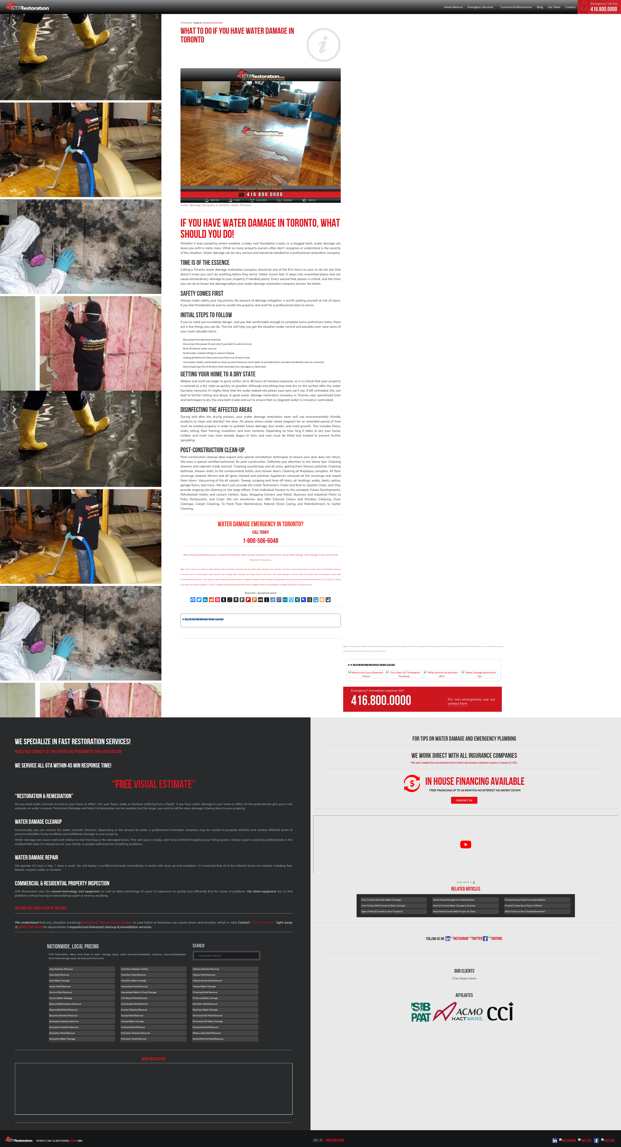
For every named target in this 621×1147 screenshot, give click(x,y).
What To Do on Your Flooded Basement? (525, 911)
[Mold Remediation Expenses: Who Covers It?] (260, 624)
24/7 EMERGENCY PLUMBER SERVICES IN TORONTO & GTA (289, 585)
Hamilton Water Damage (133, 980)
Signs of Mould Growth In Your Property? (382, 911)
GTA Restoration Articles (213, 23)
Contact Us (464, 800)
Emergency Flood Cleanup (392, 646)
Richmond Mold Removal (205, 1027)
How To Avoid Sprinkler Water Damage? (381, 899)
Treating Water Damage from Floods (240, 574)
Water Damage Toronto (314, 555)
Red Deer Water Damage (205, 1009)
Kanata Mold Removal (132, 1015)
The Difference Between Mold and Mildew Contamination (264, 580)
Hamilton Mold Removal (133, 974)
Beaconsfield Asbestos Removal (65, 1003)
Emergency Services (481, 7)
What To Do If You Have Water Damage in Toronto (237, 35)
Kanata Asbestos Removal (134, 1009)
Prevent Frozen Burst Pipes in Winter (523, 905)
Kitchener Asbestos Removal (135, 1033)
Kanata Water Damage (132, 1021)
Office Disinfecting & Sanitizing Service (200, 555)
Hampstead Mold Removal (134, 986)
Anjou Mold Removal (60, 986)
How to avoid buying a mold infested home (207, 574)
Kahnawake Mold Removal (134, 1003)
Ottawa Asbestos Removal (206, 969)
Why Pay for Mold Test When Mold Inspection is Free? (306, 580)
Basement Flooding (378, 646)
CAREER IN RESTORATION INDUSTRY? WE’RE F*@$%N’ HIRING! (240, 585)
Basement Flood (366, 646)
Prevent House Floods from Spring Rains (525, 899)
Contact (570, 7)
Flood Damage (450, 646)
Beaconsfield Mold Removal (63, 1009)
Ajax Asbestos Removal (61, 969)
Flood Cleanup (441, 646)
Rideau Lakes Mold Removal (207, 1033)
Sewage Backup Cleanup (495, 646)
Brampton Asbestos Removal (63, 1021)
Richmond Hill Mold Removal (207, 1015)
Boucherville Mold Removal (63, 1015)
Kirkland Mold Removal (133, 1027)
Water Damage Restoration (361, 651)
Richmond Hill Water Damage (208, 1021)
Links (80, 1140)
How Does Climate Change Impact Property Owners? (303, 569)
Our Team (554, 7)
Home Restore (453, 7)
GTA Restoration (265, 560)
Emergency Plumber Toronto (409, 646)
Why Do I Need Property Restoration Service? (224, 580)
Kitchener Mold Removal (133, 1038)
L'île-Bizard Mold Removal (134, 998)
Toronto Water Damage (292, 555)
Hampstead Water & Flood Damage (138, 992)
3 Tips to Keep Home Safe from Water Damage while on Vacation (209, 569)
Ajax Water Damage (59, 980)
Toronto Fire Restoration (229, 555)
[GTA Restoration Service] (28, 6)
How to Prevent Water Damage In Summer (454, 905)
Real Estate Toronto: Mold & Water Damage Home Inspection (258, 569)
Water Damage (348, 651)
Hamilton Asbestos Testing (134, 969)
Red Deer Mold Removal (205, 1003)
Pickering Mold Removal (205, 992)
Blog (540, 7)
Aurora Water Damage (60, 998)
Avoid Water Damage (353, 646)
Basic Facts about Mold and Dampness (315, 574)
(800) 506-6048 (30, 927)
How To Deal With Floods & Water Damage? (383, 905)
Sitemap (73, 1140)
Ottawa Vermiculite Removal (207, 980)
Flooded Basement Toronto (464, 646)
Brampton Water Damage (62, 1038)
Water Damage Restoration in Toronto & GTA (261, 555)
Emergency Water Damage (427, 646)
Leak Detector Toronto (480, 646)
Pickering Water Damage (205, 998)
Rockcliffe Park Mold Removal (208, 1038)
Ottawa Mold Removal (204, 974)
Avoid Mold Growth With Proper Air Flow (454, 911)
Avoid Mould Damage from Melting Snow (453, 899)
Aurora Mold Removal (60, 992)
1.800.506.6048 (334, 1140)
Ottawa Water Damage (204, 986)
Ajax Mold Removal (59, 974)
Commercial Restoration (516, 7)
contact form (457, 703)
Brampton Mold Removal (62, 1033)
